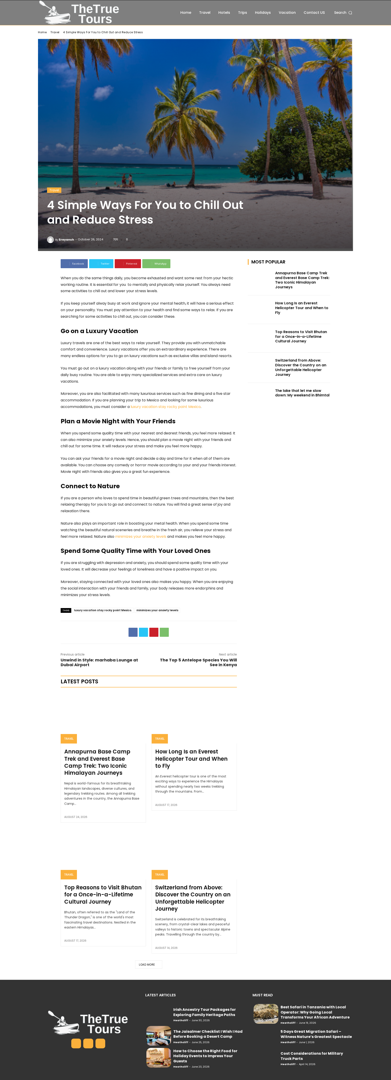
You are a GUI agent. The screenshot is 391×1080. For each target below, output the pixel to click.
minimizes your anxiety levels (157, 610)
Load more (147, 964)
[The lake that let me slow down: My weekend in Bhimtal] (260, 397)
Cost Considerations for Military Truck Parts (312, 1056)
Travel (55, 32)
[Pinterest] (153, 632)
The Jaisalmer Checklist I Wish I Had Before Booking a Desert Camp (208, 1034)
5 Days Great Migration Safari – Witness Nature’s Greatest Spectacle (316, 1034)
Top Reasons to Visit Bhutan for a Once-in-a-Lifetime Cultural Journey (103, 894)
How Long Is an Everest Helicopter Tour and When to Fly (191, 758)
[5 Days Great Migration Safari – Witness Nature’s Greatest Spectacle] (266, 1036)
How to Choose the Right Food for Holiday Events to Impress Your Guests (205, 1056)
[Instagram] (88, 1043)
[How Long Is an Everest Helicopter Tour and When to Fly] (194, 718)
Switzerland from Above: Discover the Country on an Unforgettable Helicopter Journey (193, 898)
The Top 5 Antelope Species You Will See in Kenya (198, 662)
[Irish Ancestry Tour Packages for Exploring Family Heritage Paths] (158, 1014)
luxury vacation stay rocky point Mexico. (103, 610)
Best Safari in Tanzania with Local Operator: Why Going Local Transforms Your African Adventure (315, 1012)
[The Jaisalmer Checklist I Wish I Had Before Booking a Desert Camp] (158, 1036)
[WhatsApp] (164, 632)
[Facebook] (133, 632)
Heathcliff (180, 1020)
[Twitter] (143, 632)
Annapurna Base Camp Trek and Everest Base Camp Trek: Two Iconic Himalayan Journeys (97, 762)
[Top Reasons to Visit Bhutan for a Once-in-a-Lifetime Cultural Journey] (103, 853)
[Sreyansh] (51, 239)
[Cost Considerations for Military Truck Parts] (266, 1058)
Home (42, 32)
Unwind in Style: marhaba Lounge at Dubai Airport (99, 662)
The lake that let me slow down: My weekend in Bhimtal (302, 393)
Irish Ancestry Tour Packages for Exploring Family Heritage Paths (204, 1012)
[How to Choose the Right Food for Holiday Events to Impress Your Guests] (158, 1058)
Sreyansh (66, 239)
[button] (343, 12)
